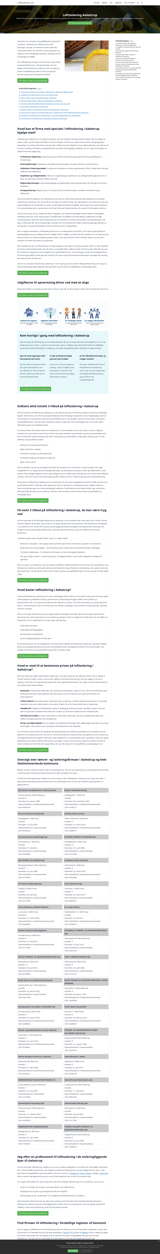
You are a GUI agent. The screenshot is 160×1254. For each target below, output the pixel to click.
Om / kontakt (129, 3)
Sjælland (118, 3)
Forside (96, 3)
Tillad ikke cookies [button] (86, 1250)
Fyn (111, 3)
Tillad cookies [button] (73, 1250)
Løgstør (88, 1173)
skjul (39, 89)
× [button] (158, 1241)
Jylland (104, 3)
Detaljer (97, 1247)
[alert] (80, 1247)
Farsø (81, 1173)
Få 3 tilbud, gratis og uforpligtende (80, 23)
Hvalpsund (74, 1173)
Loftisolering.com (25, 2)
